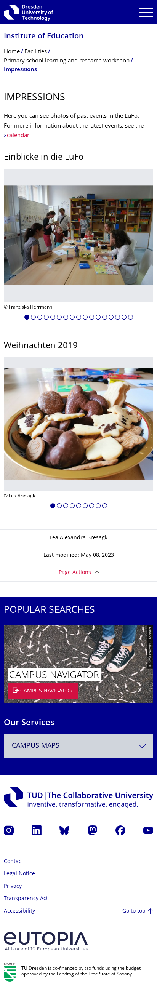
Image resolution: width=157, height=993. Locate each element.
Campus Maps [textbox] (35, 746)
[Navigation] (146, 12)
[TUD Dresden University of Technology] (28, 12)
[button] (26, 318)
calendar (18, 136)
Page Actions (75, 572)
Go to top (134, 911)
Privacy (13, 886)
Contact (13, 861)
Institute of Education (44, 36)
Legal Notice (19, 873)
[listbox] (78, 247)
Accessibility (19, 911)
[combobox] (78, 746)
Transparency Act (26, 898)
